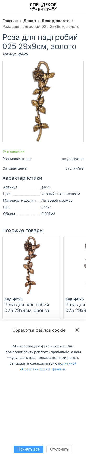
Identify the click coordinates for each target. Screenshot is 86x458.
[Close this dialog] (77, 330)
